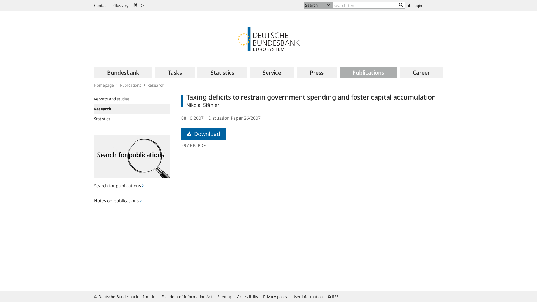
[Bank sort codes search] (401, 5)
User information (307, 296)
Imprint (150, 296)
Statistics (102, 118)
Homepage (104, 85)
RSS (335, 296)
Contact (101, 5)
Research (155, 85)
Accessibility (247, 296)
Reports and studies (112, 99)
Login (416, 5)
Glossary (120, 5)
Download (206, 134)
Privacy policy (275, 296)
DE (141, 5)
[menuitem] (123, 72)
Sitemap (224, 296)
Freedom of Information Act (187, 296)
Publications (130, 85)
